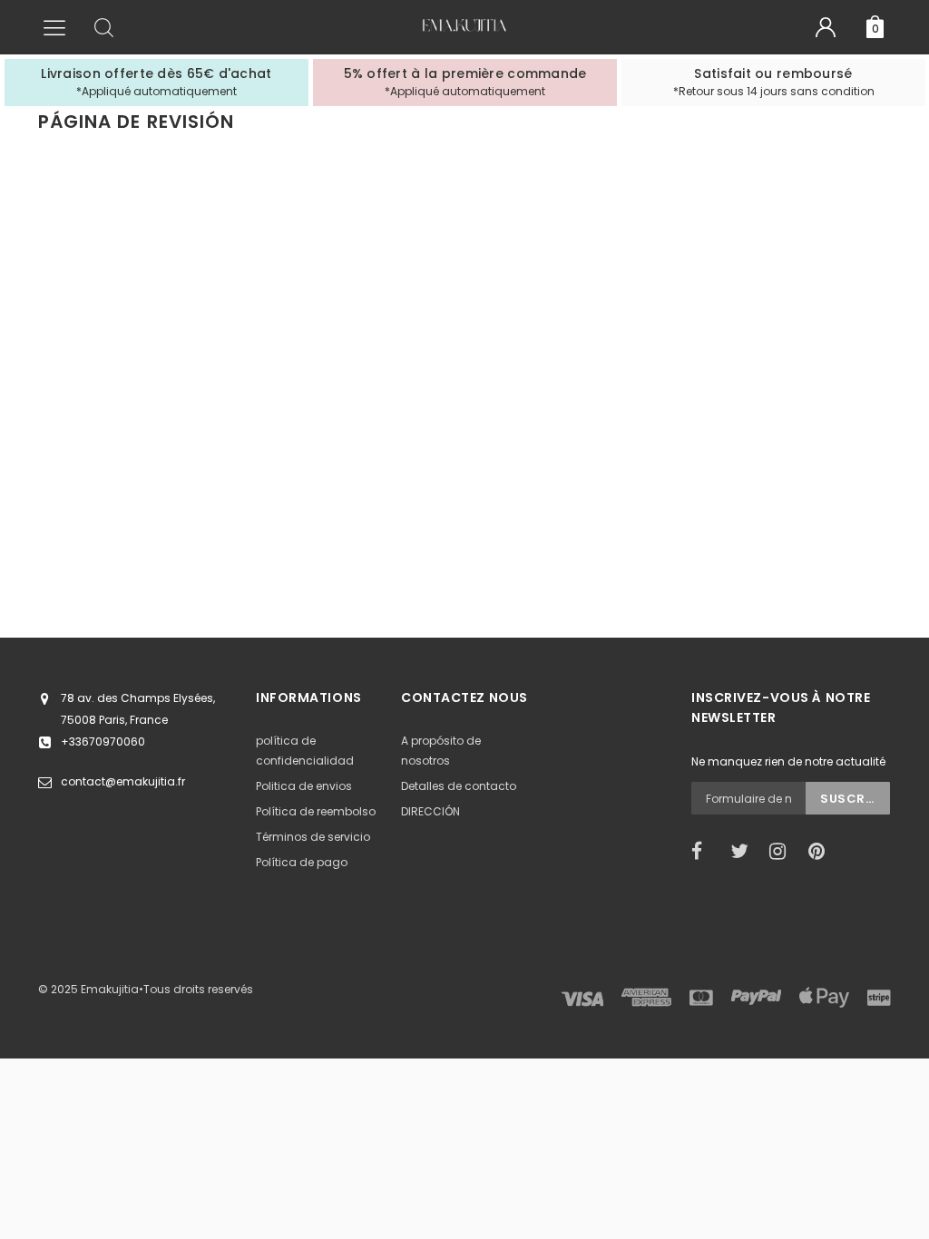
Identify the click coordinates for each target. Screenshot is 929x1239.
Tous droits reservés (198, 989)
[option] (156, 82)
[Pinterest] (822, 852)
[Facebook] (705, 852)
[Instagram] (783, 852)
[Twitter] (744, 852)
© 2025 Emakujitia (88, 989)
